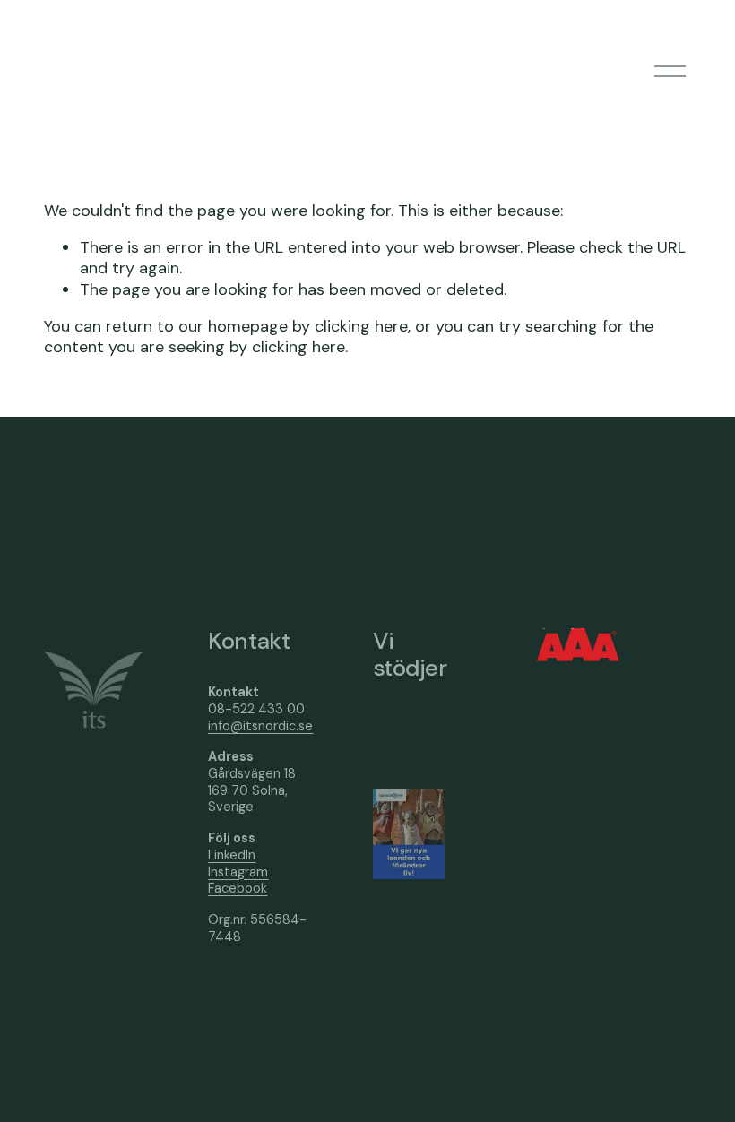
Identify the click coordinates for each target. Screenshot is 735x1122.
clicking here (361, 326)
